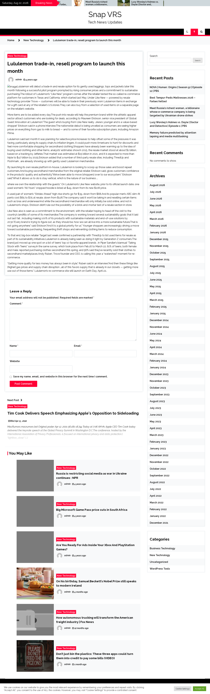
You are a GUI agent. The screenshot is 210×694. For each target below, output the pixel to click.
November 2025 (159, 245)
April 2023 (156, 428)
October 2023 (158, 387)
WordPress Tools (160, 568)
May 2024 (155, 340)
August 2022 (157, 482)
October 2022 (158, 468)
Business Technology (162, 548)
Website (15, 361)
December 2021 (159, 522)
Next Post (13, 400)
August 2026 (157, 185)
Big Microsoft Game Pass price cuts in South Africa (91, 509)
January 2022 (158, 516)
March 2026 (157, 218)
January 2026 (158, 232)
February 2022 (158, 509)
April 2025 (155, 293)
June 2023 (156, 414)
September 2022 (159, 475)
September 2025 (159, 259)
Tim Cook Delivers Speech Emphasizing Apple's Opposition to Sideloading (73, 413)
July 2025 (155, 272)
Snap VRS (105, 14)
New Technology (17, 55)
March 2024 (157, 354)
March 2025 (156, 300)
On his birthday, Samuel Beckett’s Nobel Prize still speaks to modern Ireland (96, 583)
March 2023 (156, 435)
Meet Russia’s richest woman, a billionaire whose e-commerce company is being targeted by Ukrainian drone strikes (82, 3)
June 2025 (156, 279)
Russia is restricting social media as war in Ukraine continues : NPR (91, 475)
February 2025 (158, 306)
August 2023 (157, 401)
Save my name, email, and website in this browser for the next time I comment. (60, 376)
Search (154, 55)
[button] (187, 32)
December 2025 (159, 239)
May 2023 (155, 421)
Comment (16, 303)
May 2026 (155, 205)
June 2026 (156, 198)
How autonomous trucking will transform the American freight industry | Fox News (94, 620)
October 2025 (158, 252)
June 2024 (156, 333)
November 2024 (159, 327)
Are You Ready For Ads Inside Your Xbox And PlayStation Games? (95, 547)
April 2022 (156, 495)
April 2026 (156, 212)
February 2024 (158, 360)
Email (78, 345)
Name (14, 345)
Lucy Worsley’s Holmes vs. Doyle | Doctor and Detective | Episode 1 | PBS (129, 3)
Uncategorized (159, 561)
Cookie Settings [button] (183, 689)
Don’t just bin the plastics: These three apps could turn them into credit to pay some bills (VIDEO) (94, 656)
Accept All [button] (199, 689)
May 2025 (155, 286)
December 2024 (159, 320)
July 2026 (155, 191)
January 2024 (158, 367)
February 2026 (158, 225)
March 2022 (156, 502)
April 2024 (156, 347)
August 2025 (157, 266)
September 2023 (159, 394)
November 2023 (159, 381)
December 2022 (159, 455)
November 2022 (159, 462)
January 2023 (158, 448)
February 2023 (158, 441)
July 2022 (155, 489)
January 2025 (158, 313)
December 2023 (159, 374)
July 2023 (155, 408)
